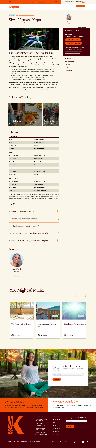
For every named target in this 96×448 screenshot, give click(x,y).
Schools (56, 7)
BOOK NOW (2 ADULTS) (73, 43)
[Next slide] (85, 295)
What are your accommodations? (21, 211)
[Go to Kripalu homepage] (16, 425)
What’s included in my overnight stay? (23, 219)
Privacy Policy (60, 441)
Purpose (26, 7)
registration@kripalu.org (41, 419)
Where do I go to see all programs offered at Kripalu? (28, 240)
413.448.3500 (39, 421)
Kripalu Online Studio (81, 1)
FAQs (66, 67)
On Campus (11, 15)
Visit (49, 7)
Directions (56, 431)
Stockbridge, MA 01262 (41, 434)
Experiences (36, 7)
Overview (68, 58)
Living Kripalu (65, 7)
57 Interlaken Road (40, 432)
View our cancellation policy (72, 53)
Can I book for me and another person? (24, 226)
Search (77, 8)
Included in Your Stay (71, 61)
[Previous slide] (76, 295)
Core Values (56, 428)
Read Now (42, 2)
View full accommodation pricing (73, 51)
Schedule (67, 64)
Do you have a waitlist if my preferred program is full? (29, 233)
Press (55, 425)
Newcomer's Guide (69, 1)
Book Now (80, 6)
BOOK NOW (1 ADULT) (73, 39)
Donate (84, 2)
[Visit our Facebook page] (78, 442)
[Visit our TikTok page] (87, 442)
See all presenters (82, 27)
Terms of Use (68, 441)
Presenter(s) (68, 71)
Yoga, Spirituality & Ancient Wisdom (25, 15)
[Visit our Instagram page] (74, 442)
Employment (56, 422)
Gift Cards (56, 434)
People (44, 7)
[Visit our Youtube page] (83, 442)
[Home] (14, 6)
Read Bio (16, 275)
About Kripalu (57, 419)
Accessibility (51, 441)
